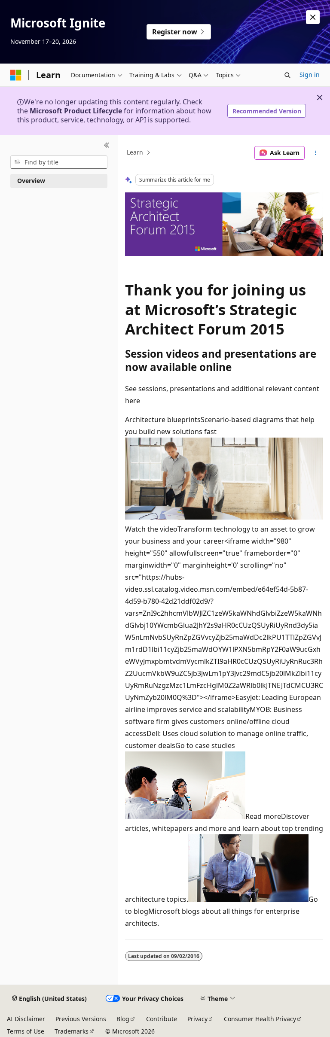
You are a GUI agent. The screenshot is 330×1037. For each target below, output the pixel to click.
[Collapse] (106, 145)
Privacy (197, 1019)
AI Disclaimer (26, 1019)
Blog (122, 1019)
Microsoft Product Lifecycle (76, 111)
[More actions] (315, 153)
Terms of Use (25, 1031)
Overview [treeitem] (31, 180)
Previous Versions (80, 1019)
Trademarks (72, 1031)
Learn (135, 153)
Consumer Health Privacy (260, 1019)
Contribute (161, 1019)
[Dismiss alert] (313, 17)
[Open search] (287, 75)
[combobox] (58, 162)
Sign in (309, 74)
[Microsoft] (15, 75)
